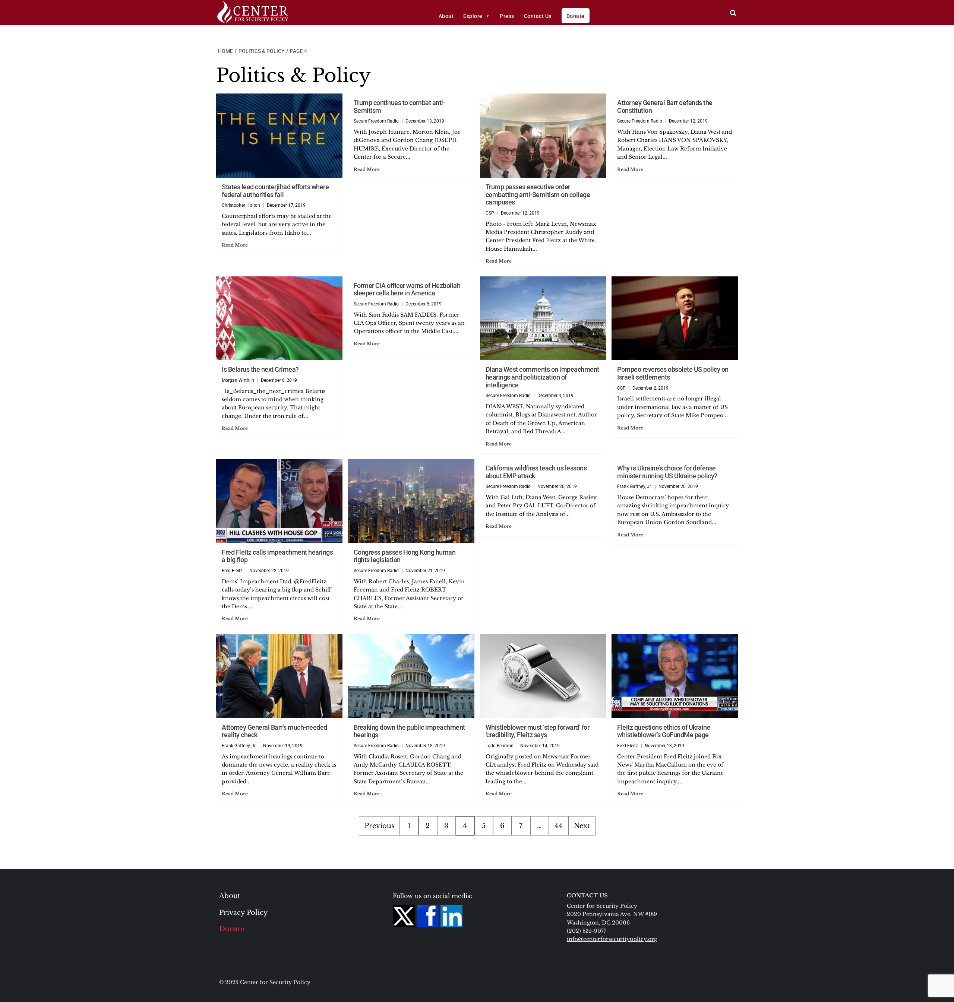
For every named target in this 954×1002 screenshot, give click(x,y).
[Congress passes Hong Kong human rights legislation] (411, 501)
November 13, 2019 (664, 745)
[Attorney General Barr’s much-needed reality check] (279, 676)
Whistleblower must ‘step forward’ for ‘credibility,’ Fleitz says (538, 731)
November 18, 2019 (425, 745)
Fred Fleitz (232, 570)
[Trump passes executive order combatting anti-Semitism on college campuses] (543, 135)
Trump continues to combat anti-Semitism (399, 106)
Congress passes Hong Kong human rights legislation (405, 556)
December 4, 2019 (555, 395)
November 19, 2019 (283, 745)
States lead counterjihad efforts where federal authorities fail (275, 191)
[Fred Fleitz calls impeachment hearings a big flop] (279, 501)
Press (507, 16)
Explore (473, 16)
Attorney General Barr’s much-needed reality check (274, 731)
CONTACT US (587, 895)
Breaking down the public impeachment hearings (409, 731)
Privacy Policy (243, 913)
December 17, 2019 (286, 205)
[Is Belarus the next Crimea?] (279, 318)
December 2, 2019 (650, 388)
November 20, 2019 (557, 486)
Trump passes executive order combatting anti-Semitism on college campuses (538, 194)
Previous (379, 826)
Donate (575, 16)
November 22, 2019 (269, 570)
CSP (490, 213)
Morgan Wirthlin (238, 380)
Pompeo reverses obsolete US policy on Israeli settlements (673, 373)
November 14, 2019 (540, 745)
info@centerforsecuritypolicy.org (612, 939)
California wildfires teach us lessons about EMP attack (536, 472)
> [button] (733, 12)
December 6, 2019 (279, 380)
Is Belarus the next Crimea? (260, 369)
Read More (235, 245)
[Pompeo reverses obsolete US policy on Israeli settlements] (675, 318)
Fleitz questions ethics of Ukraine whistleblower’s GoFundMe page (663, 731)
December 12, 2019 (520, 213)
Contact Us (538, 16)
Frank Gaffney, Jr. (634, 486)
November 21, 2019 (425, 570)
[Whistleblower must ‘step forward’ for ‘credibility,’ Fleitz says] (543, 676)
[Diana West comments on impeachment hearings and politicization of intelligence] (543, 318)
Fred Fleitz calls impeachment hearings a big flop (277, 556)
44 (559, 826)
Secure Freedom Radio (376, 121)
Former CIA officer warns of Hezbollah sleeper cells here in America (407, 289)
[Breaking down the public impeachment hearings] (411, 676)
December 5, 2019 (423, 304)
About (446, 16)
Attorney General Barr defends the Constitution (665, 106)
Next (582, 826)
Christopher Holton (241, 205)
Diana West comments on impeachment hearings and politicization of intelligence (542, 377)
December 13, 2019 (424, 121)
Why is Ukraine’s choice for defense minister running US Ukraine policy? (667, 472)
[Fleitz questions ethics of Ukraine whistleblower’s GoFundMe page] (675, 676)
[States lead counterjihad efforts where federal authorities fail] (279, 135)
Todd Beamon (500, 745)
